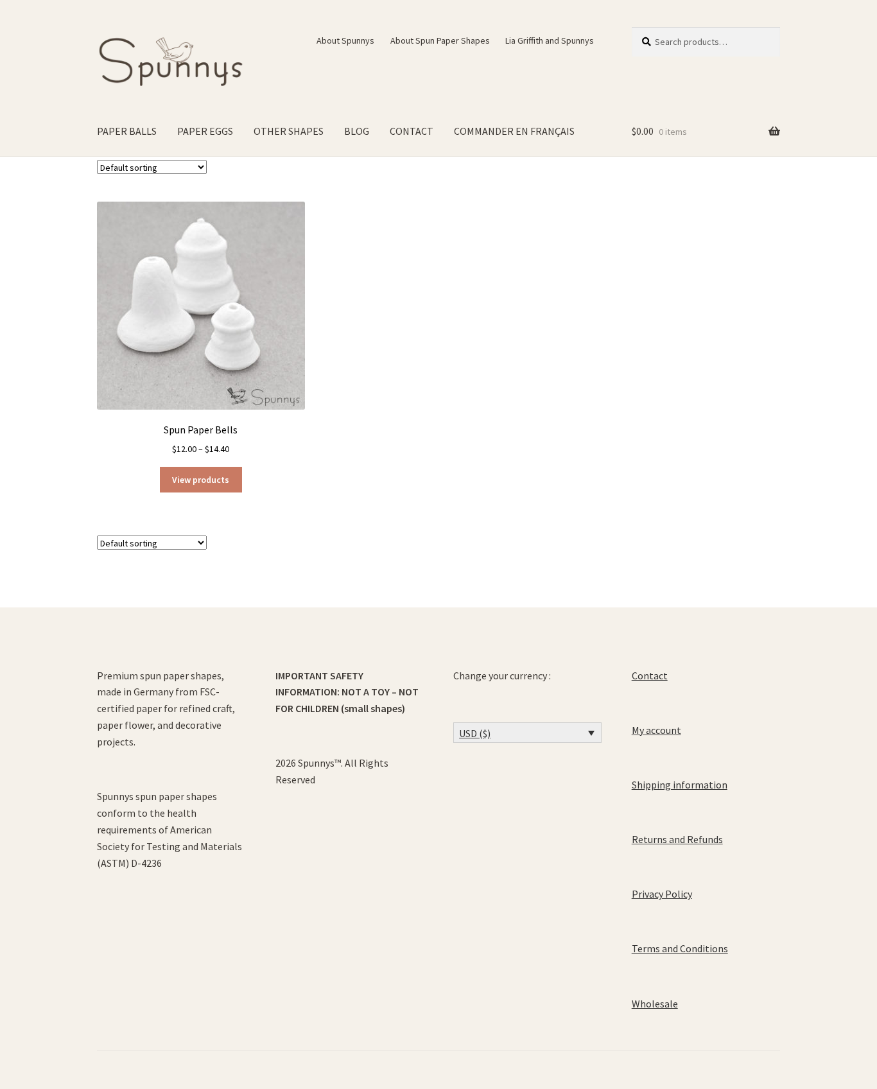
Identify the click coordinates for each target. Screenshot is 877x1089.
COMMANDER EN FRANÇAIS (514, 131)
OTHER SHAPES (289, 131)
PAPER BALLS (127, 131)
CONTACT (411, 131)
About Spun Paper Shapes (440, 40)
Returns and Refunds (677, 839)
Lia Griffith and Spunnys (549, 40)
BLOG (356, 131)
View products (200, 479)
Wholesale (655, 1003)
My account (656, 730)
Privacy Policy (662, 893)
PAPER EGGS (205, 131)
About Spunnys (345, 40)
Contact (650, 675)
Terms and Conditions (680, 948)
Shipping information (679, 784)
